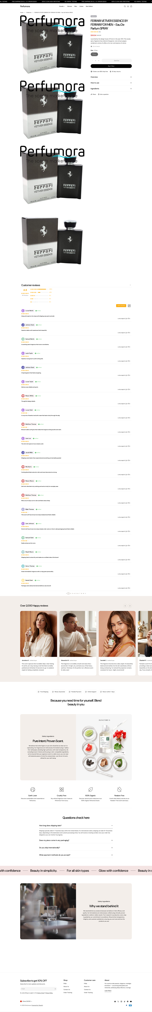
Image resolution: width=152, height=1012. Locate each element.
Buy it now (111, 66)
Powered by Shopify (37, 1005)
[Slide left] (125, 606)
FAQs (64, 983)
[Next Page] (85, 593)
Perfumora (25, 6)
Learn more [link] (108, 990)
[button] (66, 593)
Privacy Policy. (49, 993)
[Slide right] (130, 606)
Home (21, 12)
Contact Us (66, 989)
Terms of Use (40, 993)
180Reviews (25, 295)
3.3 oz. (95, 54)
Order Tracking (67, 992)
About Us (66, 986)
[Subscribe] (55, 989)
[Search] (124, 6)
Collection (29, 12)
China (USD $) (26, 1001)
